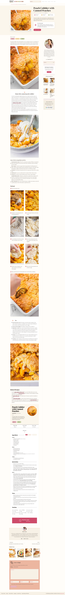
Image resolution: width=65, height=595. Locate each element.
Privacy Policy (3, 593)
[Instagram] (16, 1)
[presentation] (12, 553)
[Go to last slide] (9, 553)
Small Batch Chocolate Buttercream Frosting (16, 543)
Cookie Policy (19, 593)
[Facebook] (15, 1)
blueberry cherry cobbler (17, 102)
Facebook (13, 38)
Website (31, 581)
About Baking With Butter (25, 593)
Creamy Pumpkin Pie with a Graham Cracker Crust (52, 85)
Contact (54, 1)
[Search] (53, 62)
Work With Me (11, 593)
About (52, 1)
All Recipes (43, 1)
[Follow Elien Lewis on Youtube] (24, 538)
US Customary (29, 434)
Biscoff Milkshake (45, 94)
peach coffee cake (16, 395)
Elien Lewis (24, 531)
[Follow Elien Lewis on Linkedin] (26, 538)
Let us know (24, 521)
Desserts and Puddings (15, 4)
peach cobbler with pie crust (19, 392)
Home (11, 4)
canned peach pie (21, 393)
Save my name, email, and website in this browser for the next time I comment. (22, 584)
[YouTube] (18, 1)
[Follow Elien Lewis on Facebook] (21, 538)
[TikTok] (19, 1)
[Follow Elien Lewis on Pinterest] (27, 538)
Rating (11, 566)
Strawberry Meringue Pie (36, 543)
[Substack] (22, 1)
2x (34, 434)
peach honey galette (16, 398)
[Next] (40, 553)
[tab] (23, 558)
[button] (12, 413)
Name (12, 581)
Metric (26, 434)
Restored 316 (62, 593)
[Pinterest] (21, 1)
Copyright (15, 593)
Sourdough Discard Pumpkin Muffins (45, 84)
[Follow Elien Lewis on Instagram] (23, 538)
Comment (12, 569)
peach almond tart (33, 399)
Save (22, 38)
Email (22, 581)
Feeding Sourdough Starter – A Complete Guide (52, 95)
